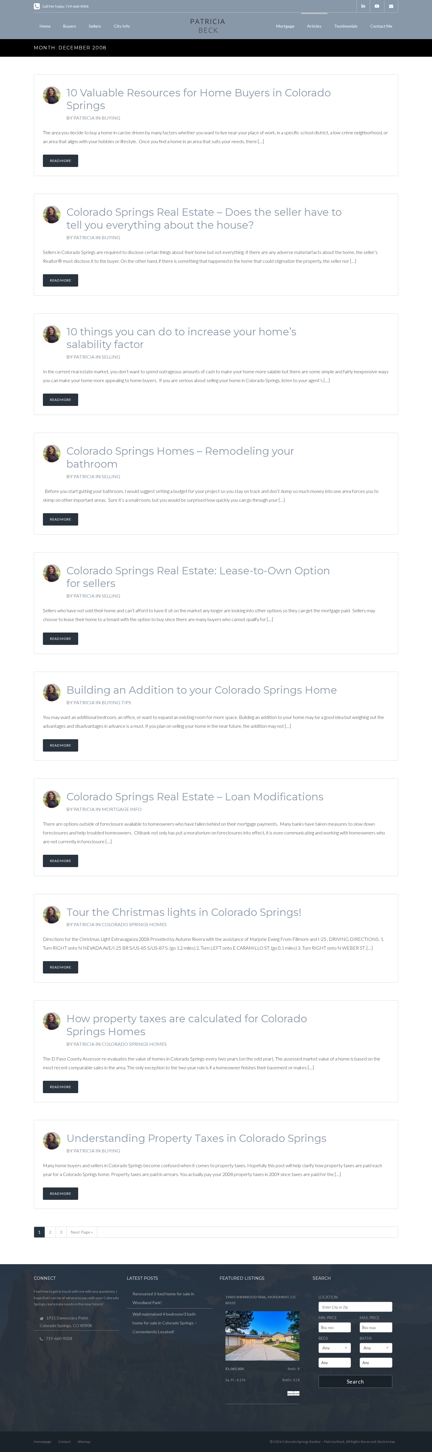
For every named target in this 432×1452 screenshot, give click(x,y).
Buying (111, 118)
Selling (111, 356)
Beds (323, 1338)
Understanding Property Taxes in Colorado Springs (196, 1138)
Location (328, 1297)
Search (355, 1381)
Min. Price (328, 1318)
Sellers (95, 26)
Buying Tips (116, 702)
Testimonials (346, 26)
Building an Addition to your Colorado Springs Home (201, 690)
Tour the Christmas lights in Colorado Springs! (184, 912)
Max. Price (369, 1318)
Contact (64, 1441)
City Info (122, 26)
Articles (314, 26)
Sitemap (84, 1441)
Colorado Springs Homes (134, 924)
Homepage (42, 1441)
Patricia (84, 118)
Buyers (69, 26)
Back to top (386, 1441)
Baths (365, 1338)
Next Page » (82, 1231)
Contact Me (381, 26)
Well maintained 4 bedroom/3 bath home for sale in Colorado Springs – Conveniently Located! (165, 1323)
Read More (60, 160)
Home (45, 26)
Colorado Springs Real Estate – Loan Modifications (195, 796)
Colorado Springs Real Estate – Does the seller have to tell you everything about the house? (204, 218)
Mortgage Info (122, 809)
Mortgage (285, 26)
